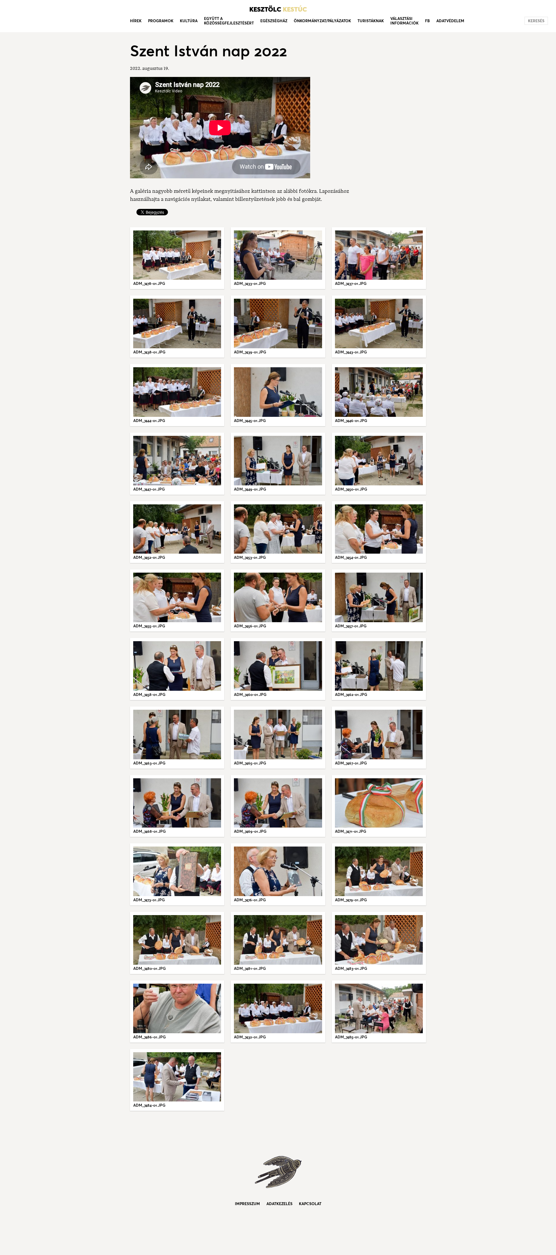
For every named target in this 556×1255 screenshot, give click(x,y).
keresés (536, 20)
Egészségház (273, 20)
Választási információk (404, 20)
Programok (160, 20)
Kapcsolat (310, 1203)
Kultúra (189, 20)
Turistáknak (370, 20)
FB (427, 20)
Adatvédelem (450, 20)
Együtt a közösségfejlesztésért (229, 20)
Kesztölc (278, 9)
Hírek (136, 20)
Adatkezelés (279, 1203)
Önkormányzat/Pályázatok (322, 20)
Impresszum (247, 1203)
